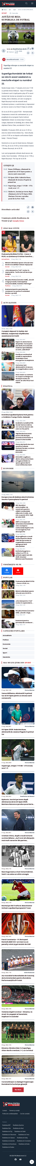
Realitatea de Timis (23, 1134)
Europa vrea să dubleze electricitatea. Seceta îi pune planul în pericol (18, 498)
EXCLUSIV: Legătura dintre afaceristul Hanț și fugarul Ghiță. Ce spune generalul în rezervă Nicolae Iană (24, 461)
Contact (4, 1110)
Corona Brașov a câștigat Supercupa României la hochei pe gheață (17, 1083)
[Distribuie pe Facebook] (32, 48)
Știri (10, 9)
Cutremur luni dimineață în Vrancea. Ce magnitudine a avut (24, 367)
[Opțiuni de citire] (32, 1162)
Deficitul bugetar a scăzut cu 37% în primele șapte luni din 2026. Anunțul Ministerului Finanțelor (24, 555)
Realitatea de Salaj (22, 1138)
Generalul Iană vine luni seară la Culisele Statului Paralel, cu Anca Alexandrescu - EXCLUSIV (25, 448)
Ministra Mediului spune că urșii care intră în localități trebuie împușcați (19, 264)
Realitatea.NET (6, 1125)
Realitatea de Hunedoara (9, 1144)
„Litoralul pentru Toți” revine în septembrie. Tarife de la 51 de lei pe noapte (18, 272)
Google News (18, 221)
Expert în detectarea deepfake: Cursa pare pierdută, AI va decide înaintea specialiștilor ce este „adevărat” (24, 346)
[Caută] (26, 3)
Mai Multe (18, 1090)
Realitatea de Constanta (24, 1141)
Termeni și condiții (14, 1110)
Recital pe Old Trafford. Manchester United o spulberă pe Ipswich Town (17, 907)
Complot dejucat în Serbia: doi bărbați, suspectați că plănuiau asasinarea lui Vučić (15, 333)
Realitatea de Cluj (7, 1131)
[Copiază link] (28, 48)
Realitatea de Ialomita (8, 1141)
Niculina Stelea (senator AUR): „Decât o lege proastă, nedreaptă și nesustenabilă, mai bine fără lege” (19, 282)
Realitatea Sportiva (18, 1125)
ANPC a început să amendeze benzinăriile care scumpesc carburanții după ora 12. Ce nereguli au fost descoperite (25, 527)
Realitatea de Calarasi (8, 1138)
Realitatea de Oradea (8, 1147)
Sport (14, 9)
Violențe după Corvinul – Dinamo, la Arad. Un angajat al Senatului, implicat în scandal (17, 1014)
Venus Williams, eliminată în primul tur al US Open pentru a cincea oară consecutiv (20, 171)
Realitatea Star (6, 1128)
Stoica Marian (29, 690)
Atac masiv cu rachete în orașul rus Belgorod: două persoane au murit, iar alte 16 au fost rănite (25, 378)
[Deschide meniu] (32, 3)
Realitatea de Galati (20, 1131)
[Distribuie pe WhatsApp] (28, 53)
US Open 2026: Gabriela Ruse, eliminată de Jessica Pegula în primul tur (19, 179)
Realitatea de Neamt (22, 49)
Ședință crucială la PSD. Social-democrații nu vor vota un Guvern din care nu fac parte (25, 426)
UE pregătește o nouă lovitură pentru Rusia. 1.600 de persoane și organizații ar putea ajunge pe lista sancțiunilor (24, 541)
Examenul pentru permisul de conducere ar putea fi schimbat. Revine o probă (17, 291)
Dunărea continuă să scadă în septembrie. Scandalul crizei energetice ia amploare (25, 357)
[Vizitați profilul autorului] (4, 51)
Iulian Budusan (29, 972)
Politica (7, 286)
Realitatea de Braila (24, 1144)
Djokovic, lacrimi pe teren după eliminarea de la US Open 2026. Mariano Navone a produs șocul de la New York (20, 195)
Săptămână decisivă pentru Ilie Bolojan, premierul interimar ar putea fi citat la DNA (24, 437)
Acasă (5, 9)
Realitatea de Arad (18, 1128)
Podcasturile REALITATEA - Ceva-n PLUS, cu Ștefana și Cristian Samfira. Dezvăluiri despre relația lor (17, 256)
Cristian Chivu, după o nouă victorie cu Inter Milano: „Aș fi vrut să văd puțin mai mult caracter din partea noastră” (18, 839)
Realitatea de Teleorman (9, 1134)
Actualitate (5, 259)
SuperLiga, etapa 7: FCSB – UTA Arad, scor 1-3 (20, 187)
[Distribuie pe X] (32, 53)
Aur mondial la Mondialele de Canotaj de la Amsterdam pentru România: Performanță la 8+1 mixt (18, 978)
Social (7, 267)
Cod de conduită (25, 1113)
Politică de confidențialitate (10, 1113)
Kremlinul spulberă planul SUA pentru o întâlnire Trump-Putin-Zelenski (17, 416)
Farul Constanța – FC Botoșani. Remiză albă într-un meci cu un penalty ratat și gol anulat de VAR (16, 941)
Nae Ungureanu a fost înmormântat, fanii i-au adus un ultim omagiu (17, 873)
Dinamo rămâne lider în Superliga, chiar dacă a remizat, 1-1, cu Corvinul (17, 1049)
